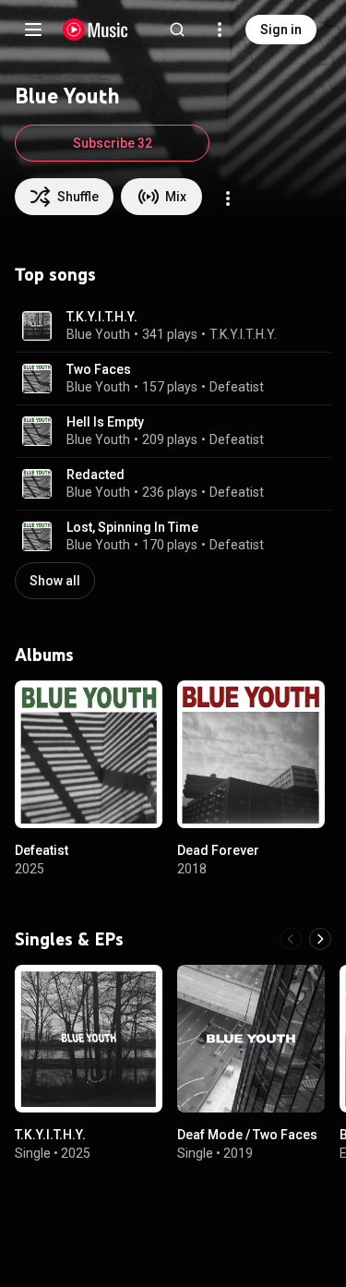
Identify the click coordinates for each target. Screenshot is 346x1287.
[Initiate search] (177, 29)
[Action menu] (227, 198)
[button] (37, 326)
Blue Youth (98, 334)
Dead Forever (218, 850)
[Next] (320, 939)
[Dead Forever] (251, 754)
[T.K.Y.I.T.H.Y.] (88, 1039)
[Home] (95, 29)
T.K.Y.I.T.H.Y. (101, 316)
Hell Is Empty (105, 422)
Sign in (281, 29)
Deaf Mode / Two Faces (247, 1134)
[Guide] (33, 29)
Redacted (95, 474)
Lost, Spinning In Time (132, 527)
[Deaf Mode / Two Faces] (251, 1039)
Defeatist (236, 386)
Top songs (55, 274)
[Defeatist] (88, 754)
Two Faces (98, 369)
